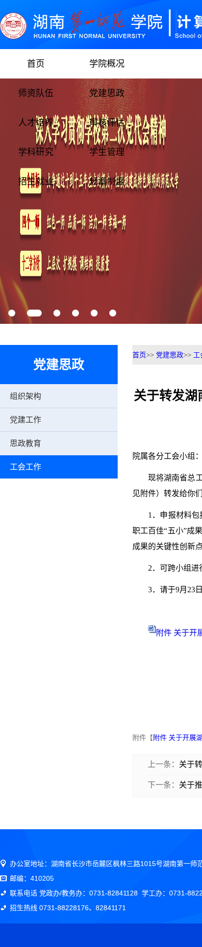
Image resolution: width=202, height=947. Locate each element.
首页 (36, 64)
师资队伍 (35, 93)
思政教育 (25, 443)
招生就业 (35, 181)
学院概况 (107, 64)
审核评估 (107, 123)
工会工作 (25, 467)
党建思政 (107, 93)
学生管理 (107, 152)
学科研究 (35, 152)
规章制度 (107, 181)
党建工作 (25, 420)
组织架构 (25, 396)
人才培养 (35, 123)
